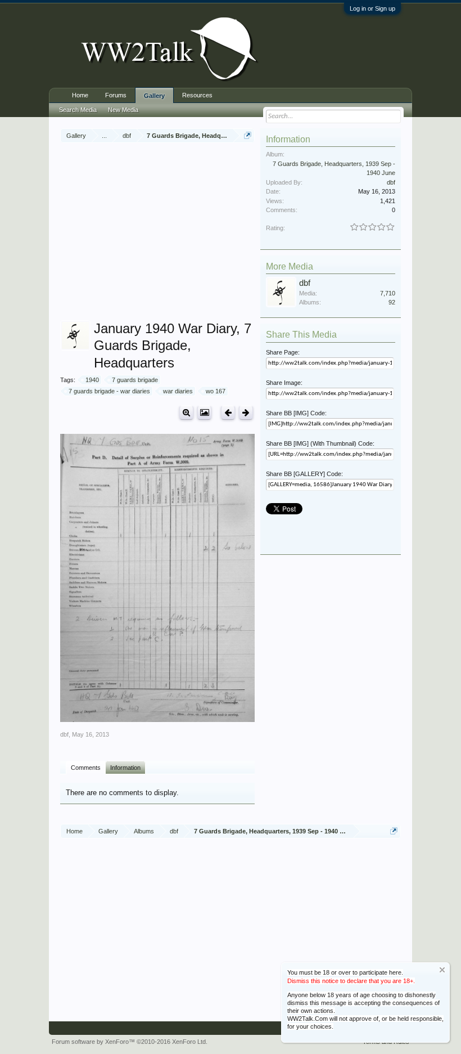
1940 (92, 379)
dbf (64, 734)
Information (125, 767)
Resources (197, 95)
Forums (115, 95)
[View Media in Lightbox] (204, 413)
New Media (123, 109)
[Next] (246, 413)
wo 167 (215, 391)
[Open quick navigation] (247, 135)
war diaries (178, 391)
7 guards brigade (135, 379)
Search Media (78, 109)
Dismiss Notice (442, 970)
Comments (86, 767)
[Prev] (228, 413)
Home (80, 95)
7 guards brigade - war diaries (109, 391)
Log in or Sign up (372, 8)
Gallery (154, 95)
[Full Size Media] (186, 413)
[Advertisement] (260, 233)
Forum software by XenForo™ (129, 1041)
